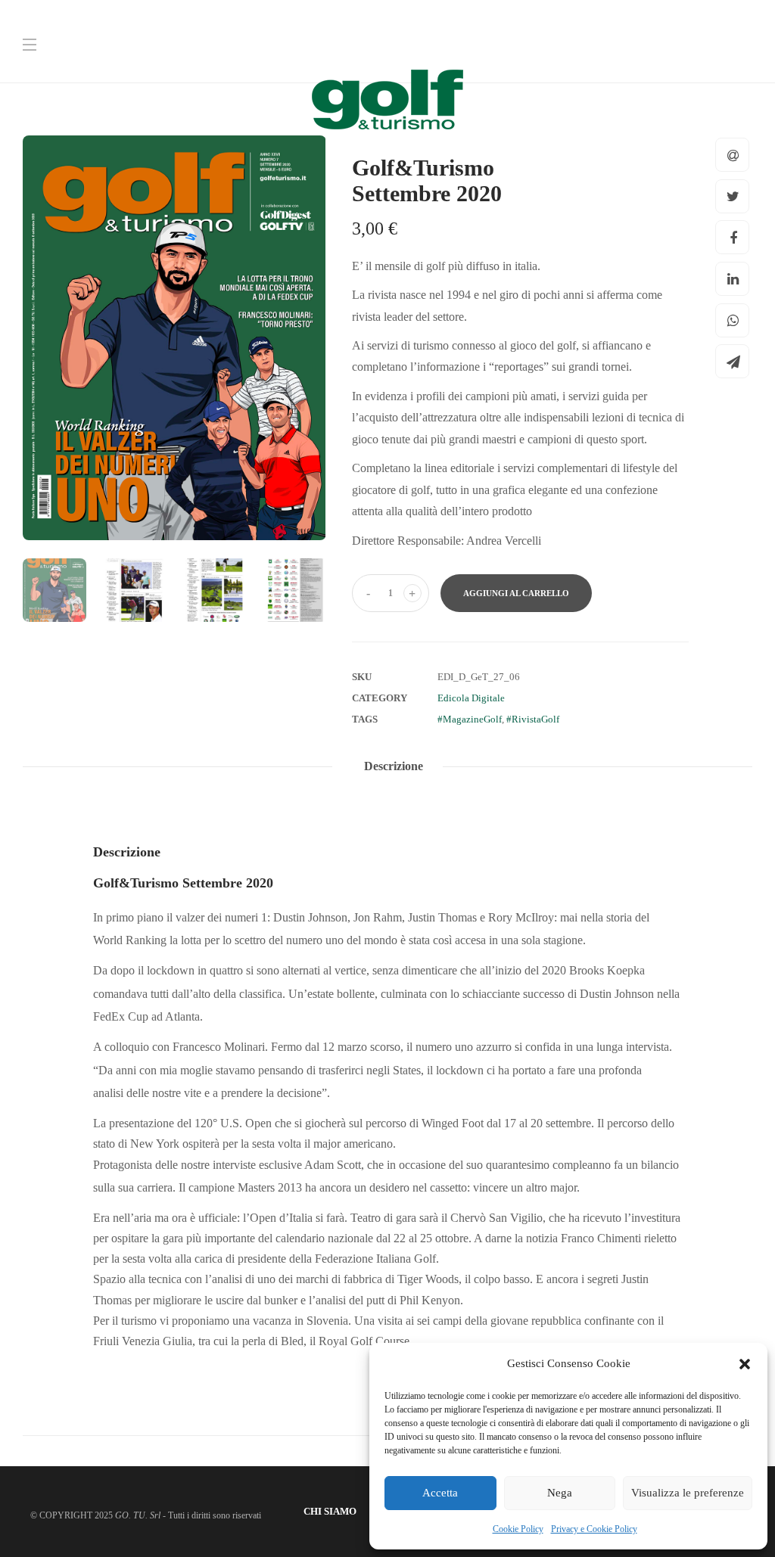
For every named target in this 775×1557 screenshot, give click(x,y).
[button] (744, 1364)
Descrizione (393, 766)
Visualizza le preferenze (687, 1493)
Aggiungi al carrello (516, 593)
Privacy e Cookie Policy (594, 1529)
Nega (559, 1493)
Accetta (440, 1493)
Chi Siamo (329, 1511)
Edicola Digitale (471, 698)
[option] (174, 337)
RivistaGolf (535, 719)
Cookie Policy (518, 1529)
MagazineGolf (472, 719)
